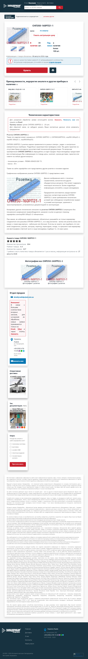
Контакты (39, 5)
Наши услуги (41, 3)
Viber (20, 329)
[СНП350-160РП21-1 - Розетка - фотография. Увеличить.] (24, 190)
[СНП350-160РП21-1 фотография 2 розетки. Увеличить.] (21, 48)
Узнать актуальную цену (44, 35)
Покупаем (32, 3)
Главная (28, 629)
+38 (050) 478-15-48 (51, 635)
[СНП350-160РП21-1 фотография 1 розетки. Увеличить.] (13, 48)
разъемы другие (48, 16)
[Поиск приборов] (59, 7)
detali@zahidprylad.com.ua (24, 297)
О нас (26, 3)
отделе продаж (55, 62)
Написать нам (17, 361)
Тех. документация (18, 404)
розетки (51, 168)
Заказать (14, 334)
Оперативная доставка (15, 372)
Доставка (50, 3)
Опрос (12, 436)
